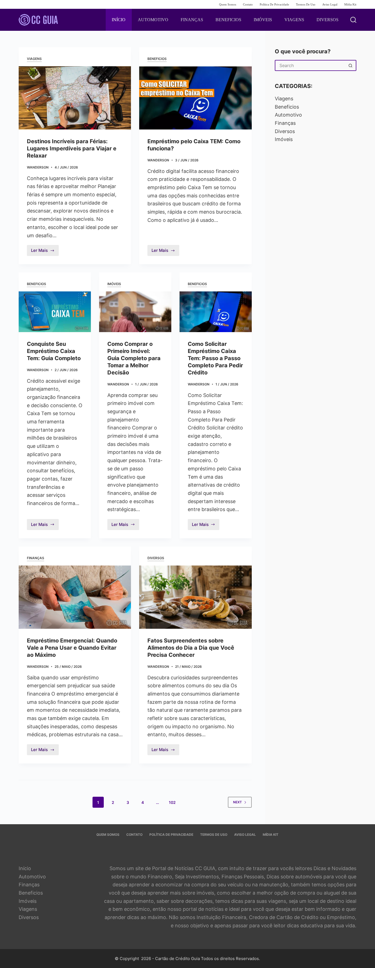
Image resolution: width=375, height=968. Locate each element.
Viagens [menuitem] (294, 19)
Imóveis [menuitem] (263, 19)
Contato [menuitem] (248, 4)
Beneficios (157, 59)
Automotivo (288, 115)
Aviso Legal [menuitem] (329, 4)
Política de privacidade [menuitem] (274, 4)
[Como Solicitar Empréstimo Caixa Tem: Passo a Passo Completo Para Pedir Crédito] (216, 311)
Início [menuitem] (118, 19)
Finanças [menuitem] (192, 19)
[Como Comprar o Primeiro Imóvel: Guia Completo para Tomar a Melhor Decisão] (135, 311)
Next (237, 802)
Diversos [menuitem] (327, 19)
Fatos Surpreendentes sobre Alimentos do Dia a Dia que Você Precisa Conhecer (190, 647)
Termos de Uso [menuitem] (305, 4)
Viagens (34, 59)
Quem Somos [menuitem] (227, 4)
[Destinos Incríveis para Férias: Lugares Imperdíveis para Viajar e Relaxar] (75, 97)
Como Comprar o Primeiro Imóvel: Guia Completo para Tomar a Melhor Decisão (134, 358)
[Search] (353, 20)
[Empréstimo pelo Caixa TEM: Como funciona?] (195, 97)
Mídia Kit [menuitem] (350, 4)
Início (25, 868)
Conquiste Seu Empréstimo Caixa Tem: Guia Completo (54, 351)
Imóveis (114, 284)
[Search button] (350, 65)
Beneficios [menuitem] (228, 19)
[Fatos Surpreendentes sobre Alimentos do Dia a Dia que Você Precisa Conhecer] (195, 597)
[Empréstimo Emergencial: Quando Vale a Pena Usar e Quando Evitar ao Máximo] (75, 597)
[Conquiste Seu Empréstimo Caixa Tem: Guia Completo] (55, 311)
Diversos (155, 558)
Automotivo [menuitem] (153, 19)
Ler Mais (45, 252)
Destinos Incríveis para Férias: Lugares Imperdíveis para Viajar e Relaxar (71, 148)
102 (172, 802)
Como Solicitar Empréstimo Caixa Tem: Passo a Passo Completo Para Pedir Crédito (215, 358)
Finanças (35, 558)
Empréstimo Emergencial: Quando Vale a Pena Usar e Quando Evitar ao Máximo (72, 647)
